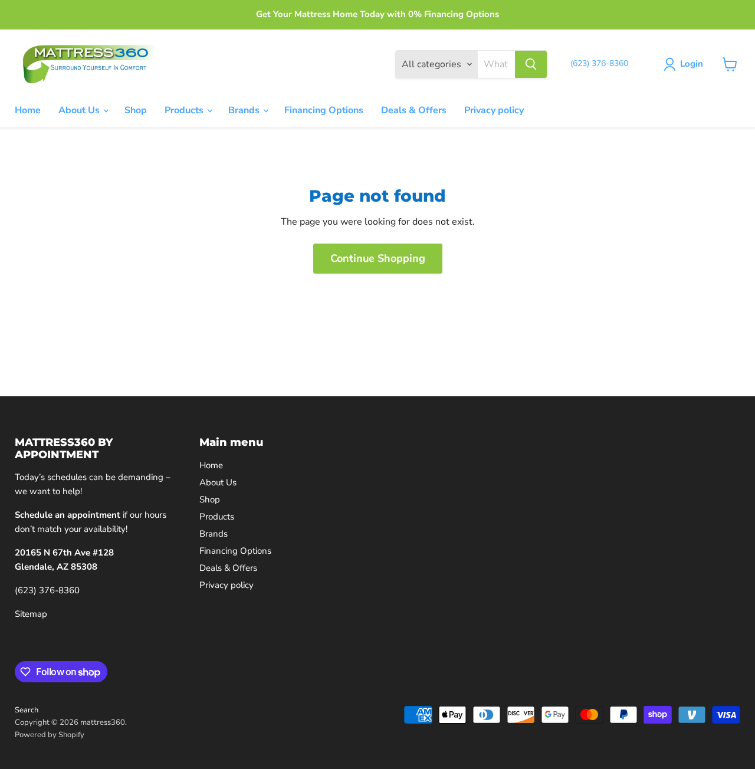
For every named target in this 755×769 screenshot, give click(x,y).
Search (26, 710)
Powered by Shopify (49, 734)
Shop (135, 110)
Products (185, 110)
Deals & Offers (414, 110)
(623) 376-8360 (47, 590)
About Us (80, 110)
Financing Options (323, 110)
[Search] (531, 64)
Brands (245, 110)
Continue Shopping (377, 258)
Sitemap (31, 614)
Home (28, 110)
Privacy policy (494, 110)
